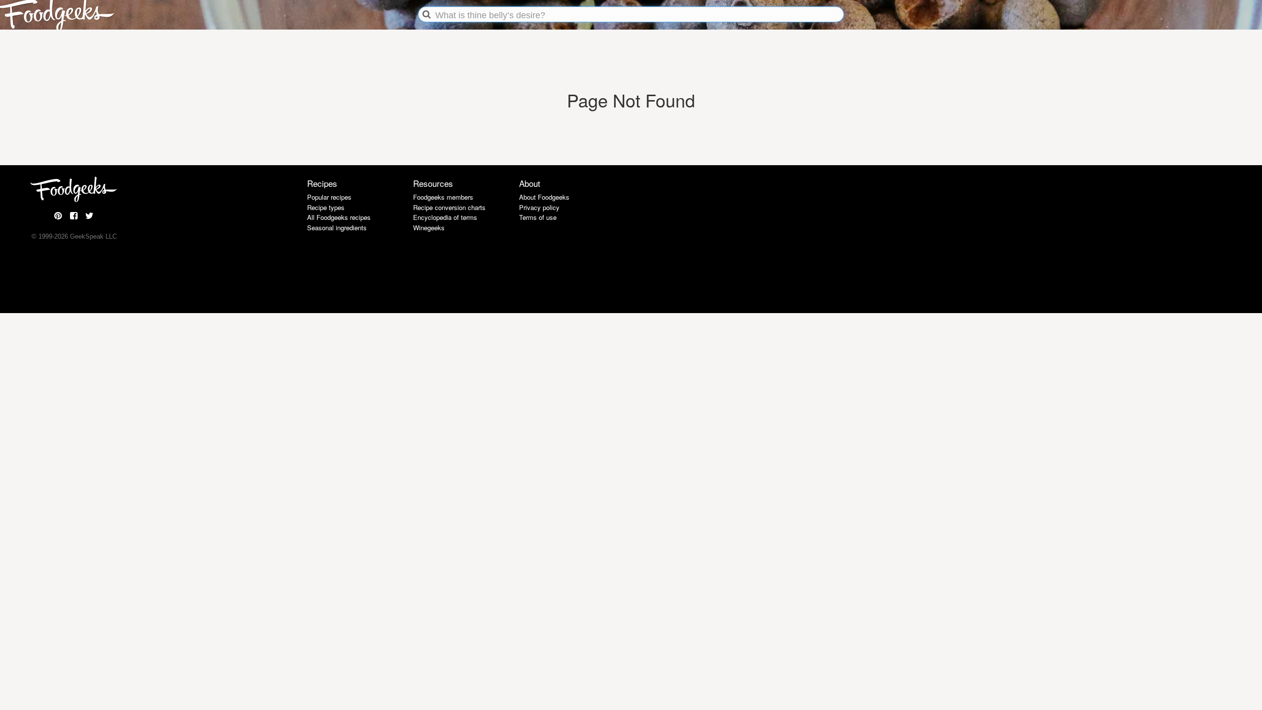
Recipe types (326, 207)
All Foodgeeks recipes (339, 217)
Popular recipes (329, 197)
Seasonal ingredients (337, 227)
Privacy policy (539, 207)
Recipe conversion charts (449, 207)
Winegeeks (429, 227)
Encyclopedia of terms (445, 217)
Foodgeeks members (443, 197)
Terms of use (538, 217)
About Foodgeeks (544, 197)
